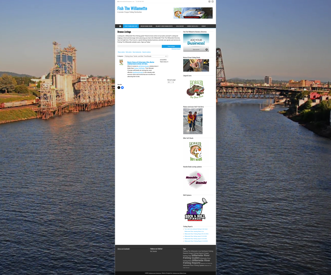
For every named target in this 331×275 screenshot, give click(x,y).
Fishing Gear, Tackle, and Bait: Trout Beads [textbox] (145, 56)
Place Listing (121, 52)
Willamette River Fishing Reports (164, 26)
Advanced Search (176, 49)
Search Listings (146, 52)
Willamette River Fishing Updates (194, 265)
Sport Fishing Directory (131, 26)
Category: (120, 56)
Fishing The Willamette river (192, 251)
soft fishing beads (143, 66)
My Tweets (153, 251)
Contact (204, 26)
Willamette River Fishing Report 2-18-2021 (196, 241)
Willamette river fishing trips (206, 263)
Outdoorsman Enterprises (155, 273)
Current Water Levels (192, 26)
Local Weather (180, 26)
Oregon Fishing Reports (196, 253)
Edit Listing (129, 52)
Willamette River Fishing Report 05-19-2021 (197, 234)
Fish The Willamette (132, 8)
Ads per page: (171, 80)
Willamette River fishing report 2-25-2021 (196, 238)
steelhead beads (138, 72)
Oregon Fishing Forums (146, 26)
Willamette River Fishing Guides (196, 256)
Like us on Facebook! (123, 248)
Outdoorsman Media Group (179, 273)
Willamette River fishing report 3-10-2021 (196, 236)
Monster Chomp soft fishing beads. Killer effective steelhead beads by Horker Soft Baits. (140, 63)
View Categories (136, 52)
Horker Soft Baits (139, 68)
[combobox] (146, 56)
